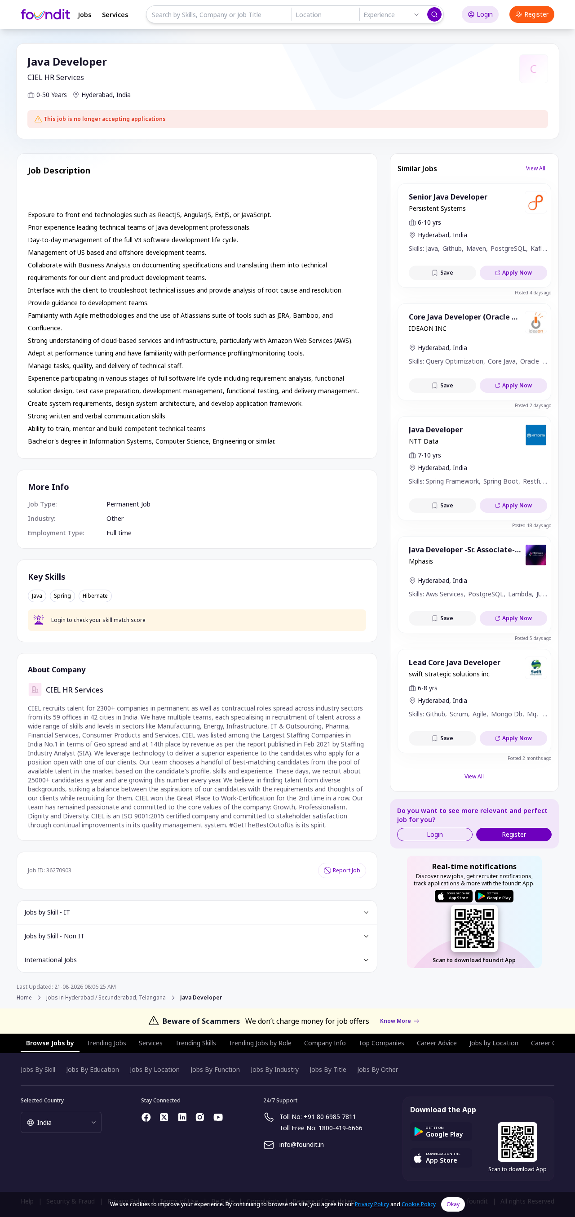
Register (536, 14)
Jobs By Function (215, 1069)
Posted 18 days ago (531, 525)
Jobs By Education (92, 1069)
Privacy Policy (372, 1204)
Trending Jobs (106, 1043)
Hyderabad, (98, 94)
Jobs (84, 14)
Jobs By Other (377, 1069)
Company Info (325, 1043)
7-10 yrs (429, 455)
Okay (453, 1204)
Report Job (346, 870)
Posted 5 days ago (533, 638)
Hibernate (95, 596)
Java (37, 596)
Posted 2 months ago (529, 758)
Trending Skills (195, 1043)
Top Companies (381, 1043)
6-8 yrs (428, 688)
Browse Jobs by (50, 1043)
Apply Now (517, 272)
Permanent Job (128, 504)
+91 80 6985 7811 (330, 1116)
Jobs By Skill (38, 1069)
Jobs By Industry (275, 1069)
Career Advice (437, 1043)
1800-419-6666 (340, 1128)
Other (115, 518)
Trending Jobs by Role (260, 1043)
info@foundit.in (301, 1144)
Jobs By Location (155, 1069)
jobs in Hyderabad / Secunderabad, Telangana (106, 997)
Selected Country (42, 1100)
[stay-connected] (146, 1117)
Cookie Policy (419, 1204)
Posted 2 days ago (533, 405)
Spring (62, 596)
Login (485, 14)
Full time (119, 533)
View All (535, 168)
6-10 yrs (429, 222)
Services (115, 14)
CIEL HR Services (55, 77)
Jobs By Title (328, 1069)
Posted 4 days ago (533, 292)
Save (446, 272)
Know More (395, 1021)
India (123, 94)
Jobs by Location (493, 1043)
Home (24, 997)
